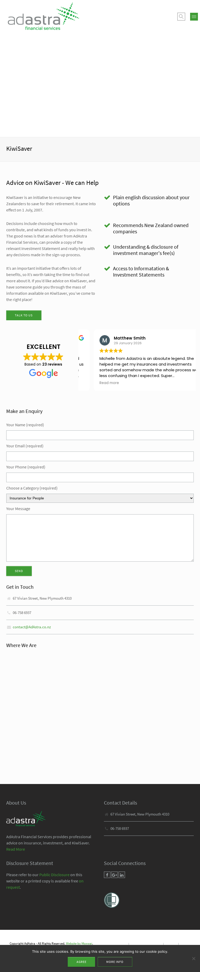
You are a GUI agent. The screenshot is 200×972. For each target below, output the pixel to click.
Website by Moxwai (79, 943)
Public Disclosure (54, 874)
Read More (15, 849)
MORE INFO (114, 962)
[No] (193, 958)
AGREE (81, 962)
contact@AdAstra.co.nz (32, 626)
